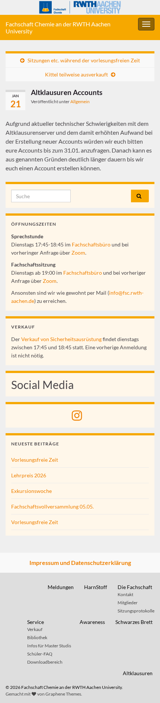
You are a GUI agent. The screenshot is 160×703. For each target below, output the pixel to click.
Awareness (92, 622)
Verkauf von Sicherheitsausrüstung (61, 339)
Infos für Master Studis (49, 645)
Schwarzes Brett (134, 622)
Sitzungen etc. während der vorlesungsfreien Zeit (84, 60)
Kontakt (125, 594)
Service (35, 622)
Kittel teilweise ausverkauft (76, 74)
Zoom (78, 252)
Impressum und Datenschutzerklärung (80, 562)
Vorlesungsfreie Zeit (34, 460)
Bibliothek (37, 637)
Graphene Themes (63, 694)
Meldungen (61, 587)
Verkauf (34, 629)
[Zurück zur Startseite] (80, 7)
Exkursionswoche (31, 491)
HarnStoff (95, 587)
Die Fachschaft (135, 587)
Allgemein (80, 101)
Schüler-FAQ (39, 654)
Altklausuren (138, 673)
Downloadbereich (45, 662)
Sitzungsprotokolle (136, 611)
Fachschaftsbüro (91, 244)
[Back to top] (143, 686)
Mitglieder (128, 602)
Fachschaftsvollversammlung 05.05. (52, 506)
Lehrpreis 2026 (28, 475)
